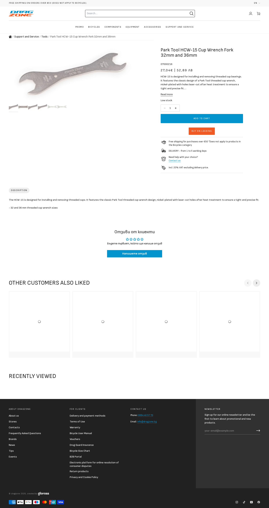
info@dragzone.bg (147, 421)
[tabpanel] (134, 204)
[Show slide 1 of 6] (13, 106)
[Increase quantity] (176, 108)
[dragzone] (21, 13)
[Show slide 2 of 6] (23, 106)
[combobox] (132, 13)
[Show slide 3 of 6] (32, 106)
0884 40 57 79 (145, 415)
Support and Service (26, 36)
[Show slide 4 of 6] (42, 106)
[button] (257, 3)
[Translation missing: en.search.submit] (191, 14)
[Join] (257, 431)
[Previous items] (247, 283)
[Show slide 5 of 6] (52, 106)
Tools (44, 36)
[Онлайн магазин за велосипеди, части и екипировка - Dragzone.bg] (10, 36)
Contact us (175, 160)
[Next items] (256, 283)
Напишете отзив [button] (134, 253)
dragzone (15, 493)
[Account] (251, 14)
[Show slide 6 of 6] (61, 106)
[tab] (19, 190)
